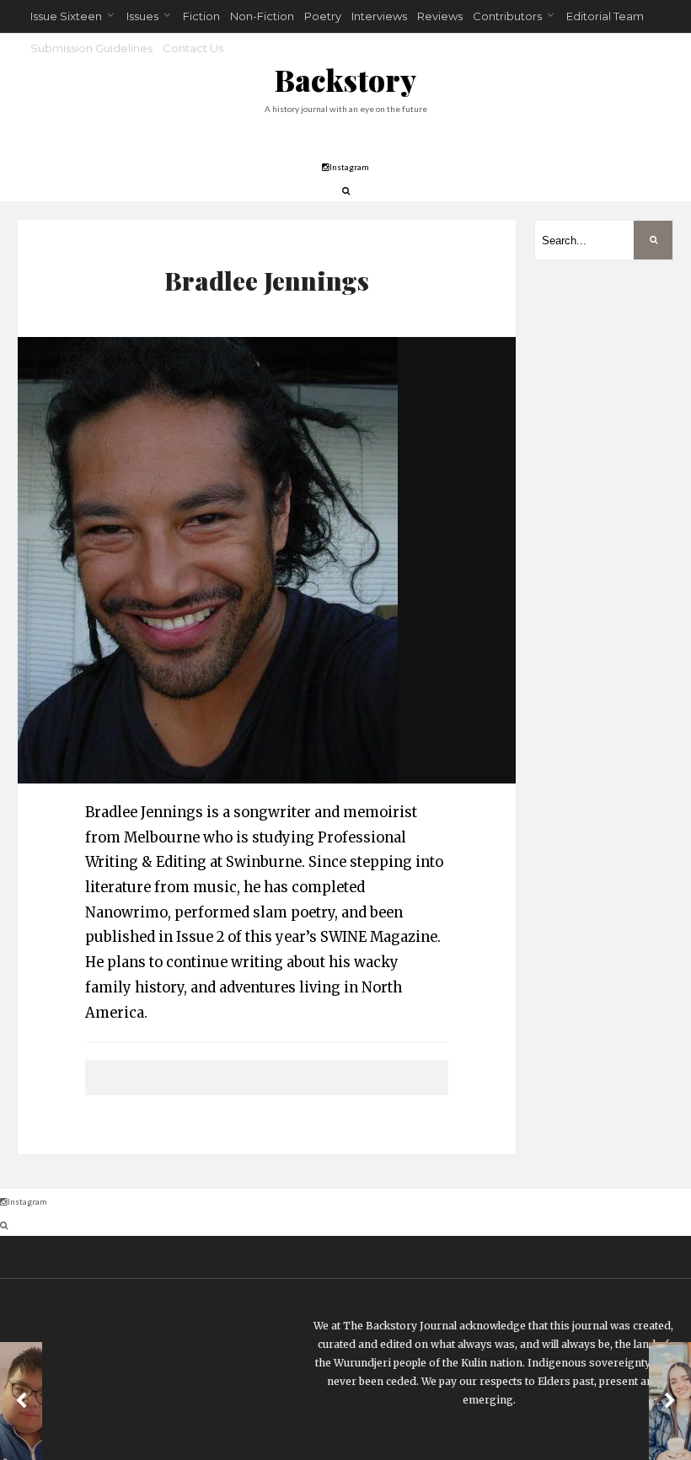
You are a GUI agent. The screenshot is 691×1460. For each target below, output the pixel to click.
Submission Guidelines (91, 48)
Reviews (440, 16)
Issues (142, 16)
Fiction (201, 16)
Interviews (379, 16)
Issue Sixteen (66, 16)
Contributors (507, 16)
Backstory (345, 79)
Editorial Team (605, 16)
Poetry (322, 16)
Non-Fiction (262, 16)
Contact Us (193, 48)
